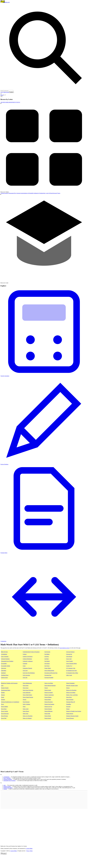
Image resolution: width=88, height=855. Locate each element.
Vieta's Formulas (69, 699)
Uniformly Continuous (28, 661)
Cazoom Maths (29, 848)
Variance (3, 694)
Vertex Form (25, 713)
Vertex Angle (25, 708)
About (7, 92)
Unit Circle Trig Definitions (29, 672)
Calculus (22, 193)
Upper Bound (69, 656)
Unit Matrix (47, 654)
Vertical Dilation (47, 697)
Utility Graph (69, 675)
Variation (3, 699)
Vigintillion (68, 704)
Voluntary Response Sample (72, 716)
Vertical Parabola (48, 708)
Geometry (6, 193)
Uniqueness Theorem (27, 668)
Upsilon (69, 665)
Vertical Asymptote (48, 692)
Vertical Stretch (47, 718)
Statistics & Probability (29, 193)
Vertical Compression (49, 694)
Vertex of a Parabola (27, 718)
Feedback (11, 92)
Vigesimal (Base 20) (70, 701)
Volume (68, 708)
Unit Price (46, 656)
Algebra (2, 193)
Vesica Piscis (69, 697)
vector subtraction (26, 692)
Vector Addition (4, 706)
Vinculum (68, 706)
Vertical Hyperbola (48, 701)
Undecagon (3, 668)
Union (24, 665)
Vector (2, 704)
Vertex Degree (26, 711)
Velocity (24, 699)
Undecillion (3, 670)
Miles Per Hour (4, 651)
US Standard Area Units (71, 670)
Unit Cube (25, 677)
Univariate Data (47, 675)
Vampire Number (5, 687)
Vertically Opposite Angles (72, 685)
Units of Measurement (49, 670)
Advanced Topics (56, 193)
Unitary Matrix (47, 668)
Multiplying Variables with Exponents (9, 683)
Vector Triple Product (27, 694)
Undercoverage (4, 677)
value (2, 685)
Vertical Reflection (48, 711)
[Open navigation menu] (1, 93)
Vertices (68, 687)
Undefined (3, 672)
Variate (2, 697)
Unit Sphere (47, 661)
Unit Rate (46, 658)
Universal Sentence (70, 651)
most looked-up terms (64, 648)
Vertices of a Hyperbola (71, 690)
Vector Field (3, 718)
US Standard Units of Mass (72, 672)
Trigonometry (11, 193)
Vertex (24, 706)
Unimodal (25, 663)
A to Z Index (3, 92)
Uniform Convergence (28, 656)
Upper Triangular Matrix (71, 663)
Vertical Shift (47, 713)
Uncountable (4, 663)
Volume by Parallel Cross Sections (73, 711)
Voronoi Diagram (70, 718)
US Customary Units (70, 668)
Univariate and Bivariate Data (50, 672)
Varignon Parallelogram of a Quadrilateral (10, 701)
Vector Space (25, 687)
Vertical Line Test (48, 706)
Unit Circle (25, 670)
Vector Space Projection (28, 690)
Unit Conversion (26, 675)
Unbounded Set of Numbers (7, 661)
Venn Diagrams (26, 701)
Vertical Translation (70, 683)
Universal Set (69, 654)
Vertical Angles (47, 690)
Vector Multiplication (27, 683)
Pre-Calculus (17, 193)
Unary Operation (4, 656)
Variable (3, 692)
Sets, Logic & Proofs (48, 193)
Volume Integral (69, 713)
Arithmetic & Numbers (39, 193)
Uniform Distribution (27, 658)
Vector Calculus (4, 711)
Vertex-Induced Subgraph (50, 685)
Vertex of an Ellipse (48, 683)
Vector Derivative (5, 713)
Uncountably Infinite (5, 665)
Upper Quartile (69, 661)
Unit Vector (46, 665)
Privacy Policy (29, 850)
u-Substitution (4, 654)
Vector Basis (3, 708)
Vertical (46, 687)
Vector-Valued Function (28, 697)
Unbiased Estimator (5, 658)
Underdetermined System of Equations (31, 651)
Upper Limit (69, 658)
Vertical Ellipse (47, 699)
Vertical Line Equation (49, 704)
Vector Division (4, 716)
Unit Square (47, 663)
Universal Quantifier (48, 677)
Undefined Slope (4, 675)
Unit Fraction (47, 651)
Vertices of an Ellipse (70, 692)
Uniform (24, 654)
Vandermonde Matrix (5, 690)
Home (2, 95)
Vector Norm (25, 685)
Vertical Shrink (47, 716)
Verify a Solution (26, 704)
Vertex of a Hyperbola (27, 716)
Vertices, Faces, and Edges (72, 694)
